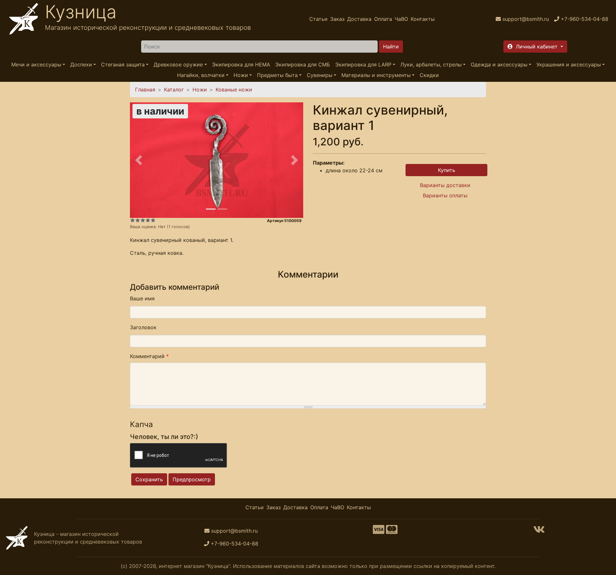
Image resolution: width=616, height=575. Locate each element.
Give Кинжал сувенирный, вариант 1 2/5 (137, 220)
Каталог (174, 89)
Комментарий (149, 356)
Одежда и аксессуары (499, 64)
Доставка (359, 19)
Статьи (318, 19)
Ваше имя (142, 298)
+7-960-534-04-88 (234, 543)
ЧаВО (401, 19)
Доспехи (81, 64)
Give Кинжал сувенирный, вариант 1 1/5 (132, 220)
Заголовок (143, 327)
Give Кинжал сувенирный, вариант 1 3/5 (142, 220)
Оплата (383, 19)
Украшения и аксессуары (568, 64)
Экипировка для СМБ (302, 64)
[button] (535, 46)
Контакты (423, 19)
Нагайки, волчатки (201, 75)
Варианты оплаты (445, 195)
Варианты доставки (445, 185)
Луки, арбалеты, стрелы (431, 64)
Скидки (429, 75)
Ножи (241, 75)
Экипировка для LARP (363, 64)
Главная (145, 89)
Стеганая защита (123, 64)
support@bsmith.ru (234, 531)
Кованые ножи (234, 89)
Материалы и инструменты (376, 75)
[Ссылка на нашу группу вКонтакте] (539, 531)
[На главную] (24, 19)
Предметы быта (277, 75)
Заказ (337, 19)
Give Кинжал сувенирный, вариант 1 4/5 (147, 220)
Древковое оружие (178, 64)
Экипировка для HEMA (241, 64)
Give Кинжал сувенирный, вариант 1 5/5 (153, 220)
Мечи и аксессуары (36, 64)
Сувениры (319, 75)
